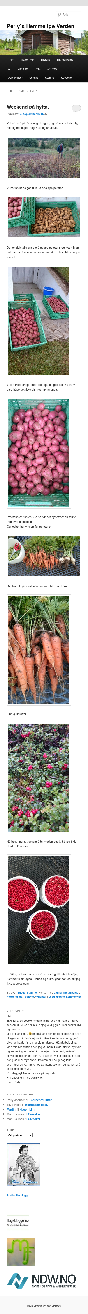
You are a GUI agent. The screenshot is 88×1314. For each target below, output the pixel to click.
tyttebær (40, 996)
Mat (38, 68)
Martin (11, 1109)
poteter (29, 996)
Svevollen (67, 77)
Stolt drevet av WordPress (44, 1305)
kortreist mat (15, 996)
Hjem (11, 59)
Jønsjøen (23, 68)
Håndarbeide (65, 59)
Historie (46, 59)
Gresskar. (34, 1114)
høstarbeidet (71, 992)
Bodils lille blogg (17, 1195)
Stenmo (50, 77)
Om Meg (52, 68)
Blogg (21, 992)
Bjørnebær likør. (41, 1100)
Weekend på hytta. (28, 106)
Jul (9, 68)
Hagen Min (28, 59)
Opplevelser (15, 77)
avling (58, 992)
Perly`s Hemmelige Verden (40, 26)
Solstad (34, 77)
